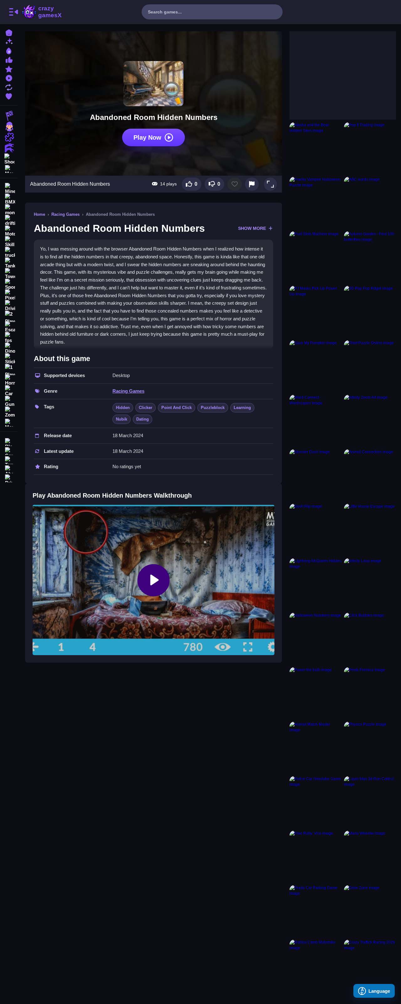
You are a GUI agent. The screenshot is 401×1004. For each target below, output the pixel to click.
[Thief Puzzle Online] (370, 366)
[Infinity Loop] (370, 584)
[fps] (9, 337)
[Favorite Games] (9, 95)
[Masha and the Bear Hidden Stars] (315, 148)
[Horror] (9, 380)
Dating (142, 419)
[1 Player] (9, 369)
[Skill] (9, 241)
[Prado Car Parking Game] (315, 911)
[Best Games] (9, 50)
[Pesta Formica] (370, 693)
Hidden (123, 407)
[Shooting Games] (9, 158)
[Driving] (9, 305)
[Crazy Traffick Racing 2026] (370, 965)
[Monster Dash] (315, 475)
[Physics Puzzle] (370, 748)
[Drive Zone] (370, 911)
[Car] (9, 391)
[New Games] (9, 41)
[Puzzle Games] (9, 137)
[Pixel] (9, 295)
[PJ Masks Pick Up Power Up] (315, 312)
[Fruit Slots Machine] (315, 257)
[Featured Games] (9, 68)
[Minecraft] (9, 188)
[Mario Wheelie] (370, 856)
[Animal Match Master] (315, 748)
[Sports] (9, 284)
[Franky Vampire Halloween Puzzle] (315, 203)
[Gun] (9, 401)
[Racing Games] (9, 116)
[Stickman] (9, 359)
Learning (242, 407)
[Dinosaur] (9, 348)
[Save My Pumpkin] (315, 366)
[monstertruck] (9, 209)
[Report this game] (252, 184)
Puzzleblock (213, 407)
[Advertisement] (336, 70)
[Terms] (9, 459)
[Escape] (9, 327)
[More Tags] (9, 422)
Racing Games (65, 214)
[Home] (9, 32)
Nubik (121, 419)
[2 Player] (9, 316)
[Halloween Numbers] (315, 639)
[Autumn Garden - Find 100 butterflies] (370, 257)
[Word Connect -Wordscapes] (315, 421)
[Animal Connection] (370, 475)
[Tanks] (9, 263)
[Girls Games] (9, 126)
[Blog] (9, 441)
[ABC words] (370, 203)
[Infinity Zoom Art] (370, 421)
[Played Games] (9, 77)
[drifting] (9, 220)
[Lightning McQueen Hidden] (315, 584)
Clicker (145, 407)
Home (39, 214)
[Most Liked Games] (9, 59)
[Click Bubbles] (370, 639)
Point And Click (176, 407)
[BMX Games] (9, 199)
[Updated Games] (9, 86)
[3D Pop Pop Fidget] (370, 312)
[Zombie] (9, 412)
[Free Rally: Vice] (315, 856)
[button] (270, 184)
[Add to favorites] (234, 184)
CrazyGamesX (48, 12)
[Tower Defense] (9, 273)
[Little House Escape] (370, 530)
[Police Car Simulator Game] (315, 802)
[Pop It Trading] (370, 148)
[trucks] (9, 252)
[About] (9, 468)
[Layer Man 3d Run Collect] (370, 802)
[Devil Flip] (315, 530)
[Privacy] (9, 477)
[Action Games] (9, 147)
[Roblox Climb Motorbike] (315, 965)
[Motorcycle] (9, 231)
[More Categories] (9, 168)
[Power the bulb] (315, 693)
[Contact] (9, 450)
